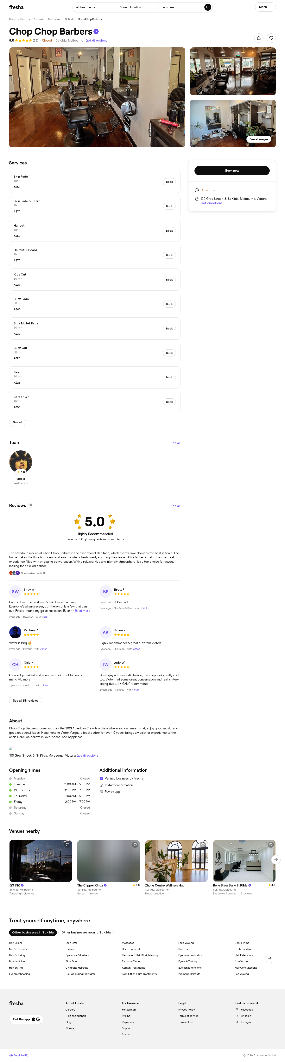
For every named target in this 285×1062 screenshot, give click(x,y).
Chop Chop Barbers (90, 19)
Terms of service (188, 1015)
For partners (129, 1009)
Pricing (126, 1015)
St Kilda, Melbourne (69, 40)
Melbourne (54, 19)
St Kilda (69, 19)
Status (126, 1034)
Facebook (247, 1009)
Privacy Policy (186, 1009)
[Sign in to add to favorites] (271, 38)
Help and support (76, 1015)
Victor (44, 616)
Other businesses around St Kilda (86, 932)
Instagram (247, 1022)
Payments (128, 1022)
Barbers (25, 19)
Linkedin (246, 1015)
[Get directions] (94, 748)
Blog (68, 1022)
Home (12, 19)
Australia (39, 19)
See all (175, 443)
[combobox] (94, 7)
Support (126, 1028)
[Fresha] (16, 7)
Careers (70, 1009)
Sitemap (70, 1028)
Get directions (96, 40)
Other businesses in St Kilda (33, 932)
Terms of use (186, 1022)
